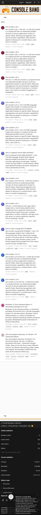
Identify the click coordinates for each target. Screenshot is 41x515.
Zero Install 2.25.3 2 (12, 102)
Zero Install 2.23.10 (12, 254)
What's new (5, 480)
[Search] (39, 2)
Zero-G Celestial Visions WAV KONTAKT (19, 152)
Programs (20, 47)
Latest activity (7, 492)
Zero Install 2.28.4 (12, 52)
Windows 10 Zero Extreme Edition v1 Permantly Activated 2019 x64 (18, 305)
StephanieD (36, 475)
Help (29, 426)
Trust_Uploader (10, 354)
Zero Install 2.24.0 (12, 203)
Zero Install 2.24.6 (12, 178)
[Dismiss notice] (37, 495)
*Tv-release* (9, 120)
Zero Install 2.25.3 (12, 127)
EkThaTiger (8, 324)
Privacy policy (23, 426)
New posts (6, 484)
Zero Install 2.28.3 (12, 77)
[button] (2, 2)
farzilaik (7, 272)
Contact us (4, 426)
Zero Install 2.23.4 (12, 279)
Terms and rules (13, 426)
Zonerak (8, 44)
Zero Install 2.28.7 (12, 27)
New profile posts (8, 488)
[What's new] (35, 2)
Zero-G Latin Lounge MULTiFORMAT (18, 228)
